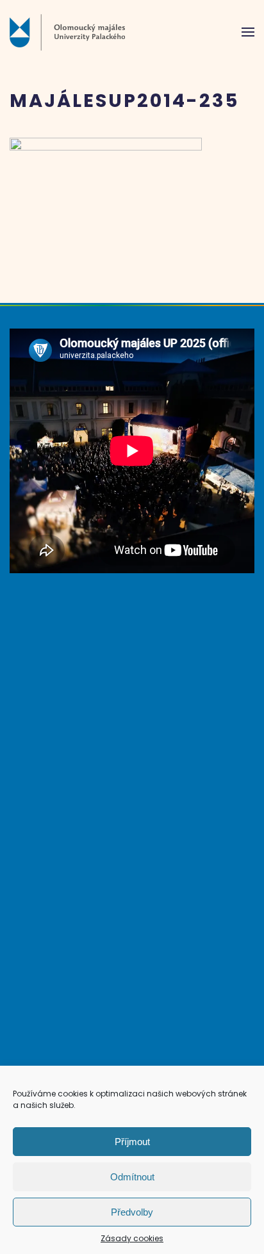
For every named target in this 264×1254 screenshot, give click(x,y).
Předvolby (132, 1212)
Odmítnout (132, 1176)
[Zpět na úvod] (67, 32)
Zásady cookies (132, 1238)
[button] (248, 32)
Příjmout (132, 1141)
